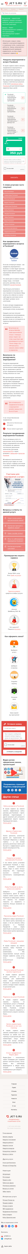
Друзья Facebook (9, 224)
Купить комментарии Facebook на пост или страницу (13, 1026)
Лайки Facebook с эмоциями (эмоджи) (14, 942)
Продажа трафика (8, 1203)
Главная (5, 9)
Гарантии (14, 1095)
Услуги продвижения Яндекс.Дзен (13, 1054)
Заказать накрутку (8, 1137)
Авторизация (6, 1174)
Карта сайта (8, 1246)
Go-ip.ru (4, 27)
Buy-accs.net (6, 18)
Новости (14, 1098)
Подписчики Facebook (10, 206)
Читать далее (7, 823)
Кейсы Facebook (9, 210)
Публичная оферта (8, 1183)
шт (6, 141)
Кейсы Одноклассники (9, 1217)
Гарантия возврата (14, 591)
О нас (14, 1106)
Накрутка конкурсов (8, 1148)
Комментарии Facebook (11, 195)
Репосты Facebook (9, 199)
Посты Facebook (9, 191)
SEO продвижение (8, 1209)
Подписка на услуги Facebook (13, 997)
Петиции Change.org (8, 1200)
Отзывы (14, 1091)
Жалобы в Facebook (10, 235)
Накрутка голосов (8, 1145)
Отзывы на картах (8, 1206)
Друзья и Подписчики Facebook (13, 832)
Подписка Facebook (10, 231)
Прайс (14, 1087)
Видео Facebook (9, 221)
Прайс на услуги (15, 575)
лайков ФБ (13, 453)
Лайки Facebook (9, 217)
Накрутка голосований (9, 1140)
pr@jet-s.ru (7, 1236)
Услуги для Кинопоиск (9, 1163)
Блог (14, 1102)
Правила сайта (7, 1180)
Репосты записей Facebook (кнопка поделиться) (13, 971)
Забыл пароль (7, 1191)
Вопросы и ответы (8, 1154)
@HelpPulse (8, 1239)
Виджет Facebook (9, 202)
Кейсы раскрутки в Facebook (14, 806)
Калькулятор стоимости (9, 1151)
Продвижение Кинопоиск (10, 1212)
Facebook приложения (10, 228)
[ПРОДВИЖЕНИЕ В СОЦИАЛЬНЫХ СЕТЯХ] (13, 3)
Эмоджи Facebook (9, 213)
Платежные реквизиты (9, 1186)
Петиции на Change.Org (9, 1165)
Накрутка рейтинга (8, 1142)
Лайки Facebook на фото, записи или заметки (14, 888)
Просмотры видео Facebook (14, 916)
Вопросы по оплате (8, 1188)
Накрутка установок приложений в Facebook (13, 859)
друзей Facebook (15, 285)
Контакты (17, 629)
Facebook (13, 9)
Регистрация (6, 1177)
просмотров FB (8, 451)
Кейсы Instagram (7, 1214)
